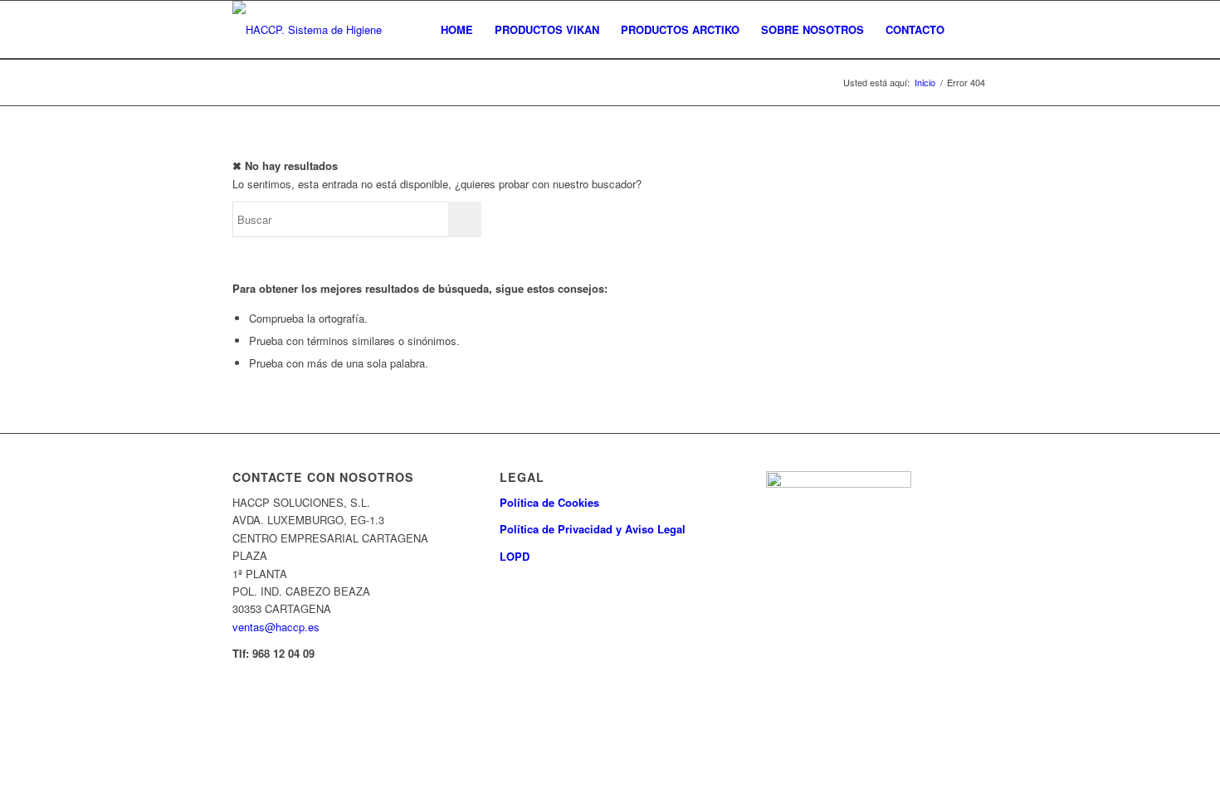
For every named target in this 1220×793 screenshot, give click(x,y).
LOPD (514, 556)
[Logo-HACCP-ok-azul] (319, 30)
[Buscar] (971, 30)
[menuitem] (457, 30)
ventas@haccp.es (276, 627)
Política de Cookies (549, 502)
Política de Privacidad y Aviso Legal (593, 529)
